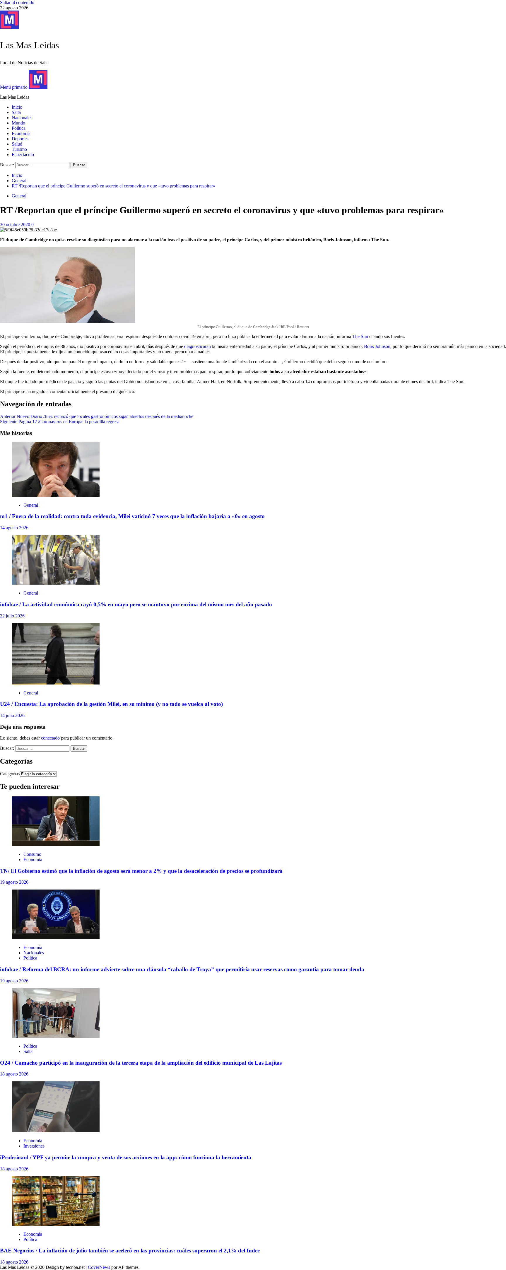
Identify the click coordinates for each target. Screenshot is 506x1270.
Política (18, 128)
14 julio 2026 (12, 715)
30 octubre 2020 (15, 224)
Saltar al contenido (17, 2)
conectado (50, 737)
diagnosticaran (197, 346)
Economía (21, 133)
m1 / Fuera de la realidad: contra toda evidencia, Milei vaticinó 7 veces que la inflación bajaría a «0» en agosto (132, 516)
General (19, 195)
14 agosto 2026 (14, 527)
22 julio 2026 (12, 615)
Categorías (10, 773)
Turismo (19, 149)
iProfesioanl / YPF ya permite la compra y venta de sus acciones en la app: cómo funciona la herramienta (125, 1157)
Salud (17, 143)
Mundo (18, 122)
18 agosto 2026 (14, 1073)
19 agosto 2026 (14, 882)
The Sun (360, 336)
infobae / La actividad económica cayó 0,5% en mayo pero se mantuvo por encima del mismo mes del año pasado (136, 604)
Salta (16, 112)
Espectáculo (23, 154)
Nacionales (22, 117)
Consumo (32, 854)
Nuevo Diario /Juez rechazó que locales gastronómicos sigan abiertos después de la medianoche (96, 416)
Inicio (17, 107)
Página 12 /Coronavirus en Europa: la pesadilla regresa (59, 421)
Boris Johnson (377, 346)
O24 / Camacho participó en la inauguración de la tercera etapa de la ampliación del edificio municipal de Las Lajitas (141, 1063)
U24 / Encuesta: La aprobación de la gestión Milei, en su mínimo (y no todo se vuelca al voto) (111, 704)
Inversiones (34, 1145)
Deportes (20, 138)
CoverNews (99, 1267)
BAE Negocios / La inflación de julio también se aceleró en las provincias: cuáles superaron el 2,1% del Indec (130, 1250)
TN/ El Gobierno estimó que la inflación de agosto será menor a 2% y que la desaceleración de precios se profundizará (141, 871)
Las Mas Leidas (29, 45)
